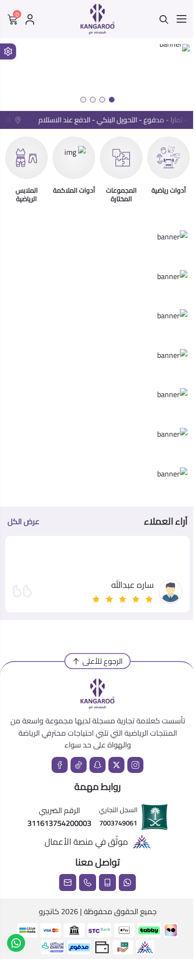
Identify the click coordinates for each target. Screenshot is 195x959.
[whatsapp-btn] (16, 943)
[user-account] (30, 19)
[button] (112, 99)
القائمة (181, 19)
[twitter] (116, 765)
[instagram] (135, 765)
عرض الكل (23, 521)
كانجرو (49, 911)
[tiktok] (79, 765)
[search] (163, 19)
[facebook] (60, 765)
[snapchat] (97, 765)
